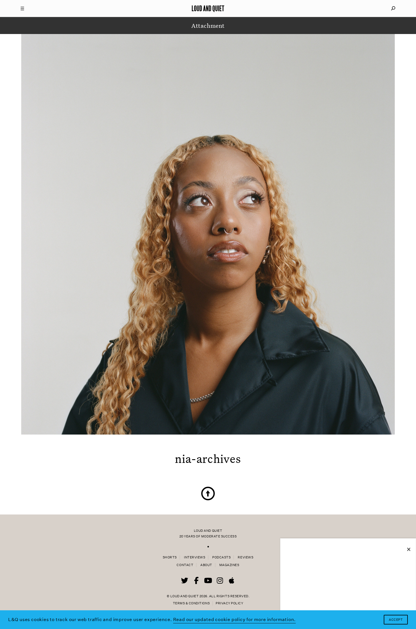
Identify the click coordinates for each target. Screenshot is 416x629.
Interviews (194, 557)
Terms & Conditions (191, 603)
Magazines (229, 565)
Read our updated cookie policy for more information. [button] (234, 619)
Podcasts (221, 557)
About (206, 565)
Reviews (245, 557)
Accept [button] (396, 620)
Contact (185, 565)
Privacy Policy (229, 603)
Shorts (170, 557)
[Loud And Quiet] (208, 8)
